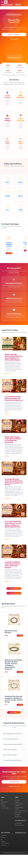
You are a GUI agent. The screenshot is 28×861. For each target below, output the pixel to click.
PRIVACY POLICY (18, 812)
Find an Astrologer (14, 781)
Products (3, 803)
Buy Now (20, 635)
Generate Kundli (14, 39)
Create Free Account (14, 786)
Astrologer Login (18, 823)
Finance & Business (5, 843)
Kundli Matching (4, 802)
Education (3, 841)
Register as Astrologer (7, 4)
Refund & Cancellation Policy (21, 810)
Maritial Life (3, 837)
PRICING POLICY (18, 816)
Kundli (2, 800)
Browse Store (13, 712)
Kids (2, 839)
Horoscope (3, 806)
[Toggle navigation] (2, 2)
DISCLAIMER (17, 814)
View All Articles (13, 588)
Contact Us (17, 802)
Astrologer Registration (19, 825)
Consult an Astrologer (13, 34)
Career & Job (3, 845)
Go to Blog (17, 800)
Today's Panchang (5, 807)
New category (4, 835)
